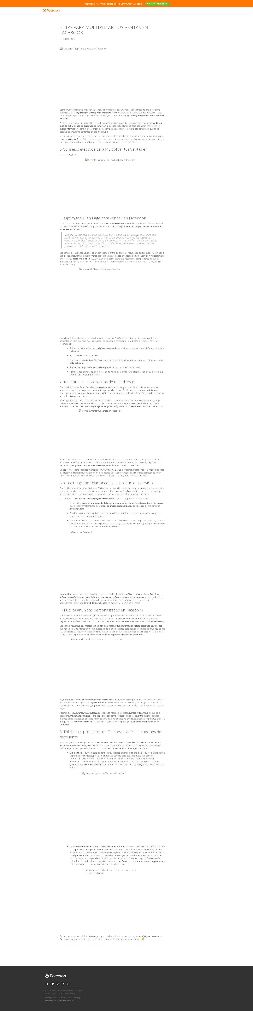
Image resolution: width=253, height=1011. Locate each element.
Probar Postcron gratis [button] (156, 3)
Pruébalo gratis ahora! (66, 993)
